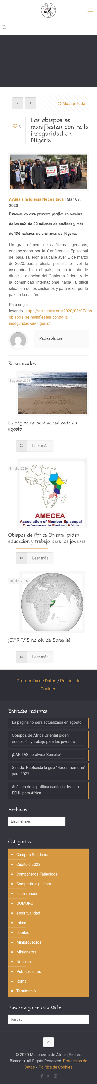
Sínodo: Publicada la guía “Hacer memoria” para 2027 (48, 770)
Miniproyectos (29, 942)
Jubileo (22, 932)
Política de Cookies (56, 1067)
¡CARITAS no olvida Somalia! (39, 640)
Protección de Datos (36, 680)
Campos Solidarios (32, 854)
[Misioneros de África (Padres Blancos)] (48, 9)
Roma (21, 981)
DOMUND (24, 903)
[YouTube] (48, 1076)
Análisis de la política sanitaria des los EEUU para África (45, 789)
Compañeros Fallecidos (37, 874)
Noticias (23, 961)
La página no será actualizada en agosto (47, 722)
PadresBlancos (51, 338)
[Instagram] (55, 1076)
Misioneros (26, 952)
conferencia (26, 893)
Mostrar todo (73, 103)
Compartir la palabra (33, 884)
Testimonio (26, 991)
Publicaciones (28, 971)
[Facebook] (42, 1076)
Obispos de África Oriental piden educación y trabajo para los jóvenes (47, 538)
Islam (21, 922)
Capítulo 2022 (28, 864)
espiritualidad (28, 913)
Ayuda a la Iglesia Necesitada (36, 199)
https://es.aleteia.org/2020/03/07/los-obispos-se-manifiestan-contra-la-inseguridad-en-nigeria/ (51, 317)
